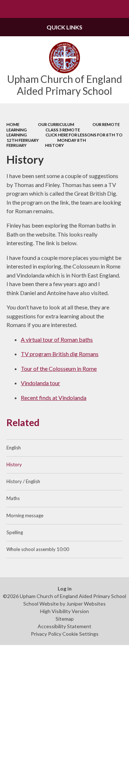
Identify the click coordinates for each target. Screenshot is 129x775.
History (54, 145)
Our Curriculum (56, 124)
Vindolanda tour (40, 382)
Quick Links (64, 27)
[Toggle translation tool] (102, 9)
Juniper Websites (86, 604)
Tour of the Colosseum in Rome (59, 368)
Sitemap (65, 619)
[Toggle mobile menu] (9, 9)
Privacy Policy (46, 634)
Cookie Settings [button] (80, 634)
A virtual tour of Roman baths (57, 339)
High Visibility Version (64, 611)
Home (12, 124)
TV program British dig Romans (60, 353)
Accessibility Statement (64, 626)
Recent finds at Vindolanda (53, 397)
